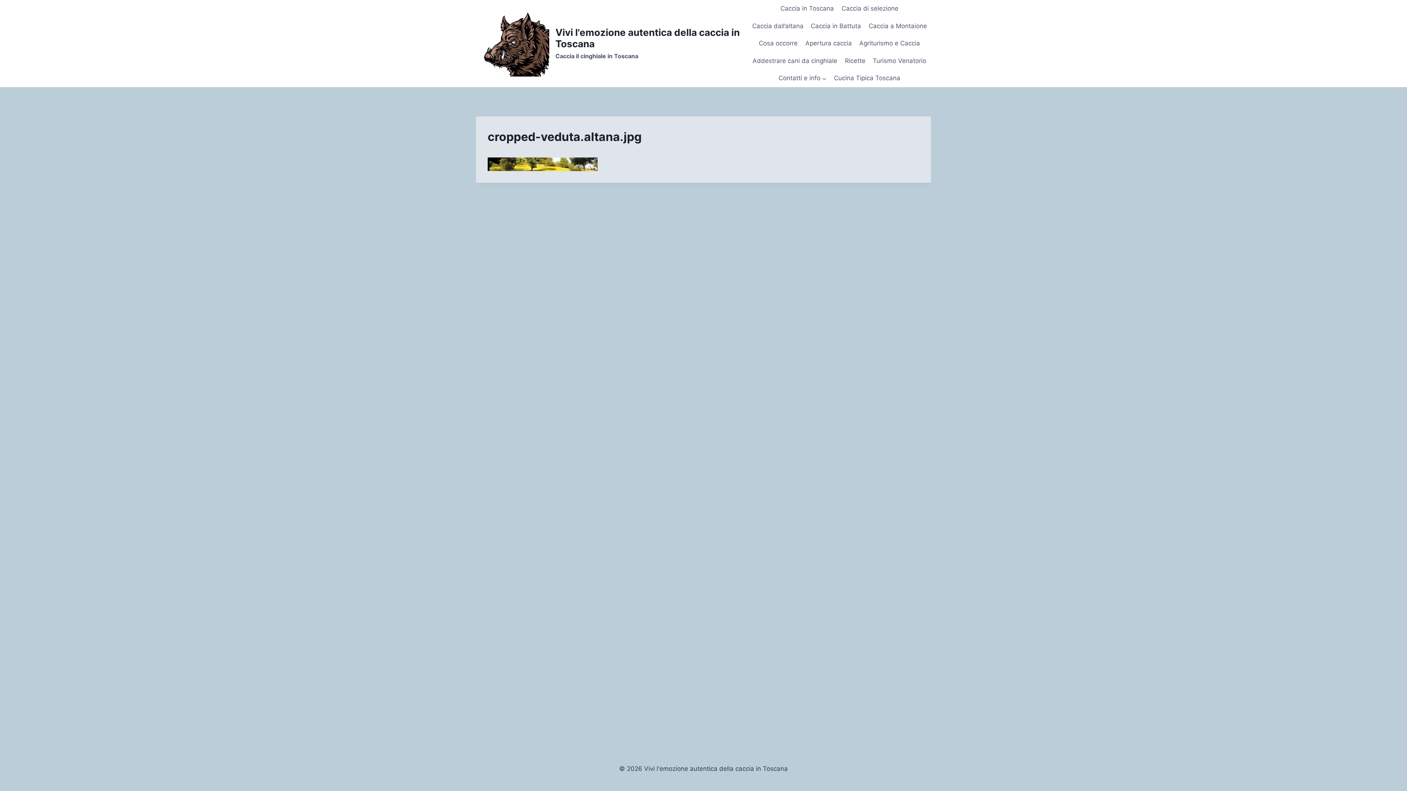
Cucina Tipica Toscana (867, 78)
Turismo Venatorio (899, 60)
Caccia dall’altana (778, 26)
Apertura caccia (828, 43)
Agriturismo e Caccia (889, 43)
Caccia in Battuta (836, 26)
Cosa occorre (778, 43)
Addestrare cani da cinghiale (795, 60)
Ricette (855, 60)
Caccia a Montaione (898, 26)
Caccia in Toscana (807, 8)
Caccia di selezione (870, 8)
